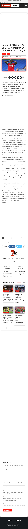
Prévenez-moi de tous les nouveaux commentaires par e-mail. (12, 499)
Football (6, 291)
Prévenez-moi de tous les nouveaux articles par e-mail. (14, 506)
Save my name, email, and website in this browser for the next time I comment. (13, 493)
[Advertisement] (14, 28)
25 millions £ (7, 238)
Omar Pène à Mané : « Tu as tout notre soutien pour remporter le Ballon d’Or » (20, 272)
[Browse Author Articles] (14, 253)
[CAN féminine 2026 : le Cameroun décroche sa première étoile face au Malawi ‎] (20, 310)
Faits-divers (10, 524)
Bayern (13, 238)
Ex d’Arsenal (18, 238)
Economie (18, 520)
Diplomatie (10, 520)
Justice (19, 524)
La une (16, 291)
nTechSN (18, 525)
